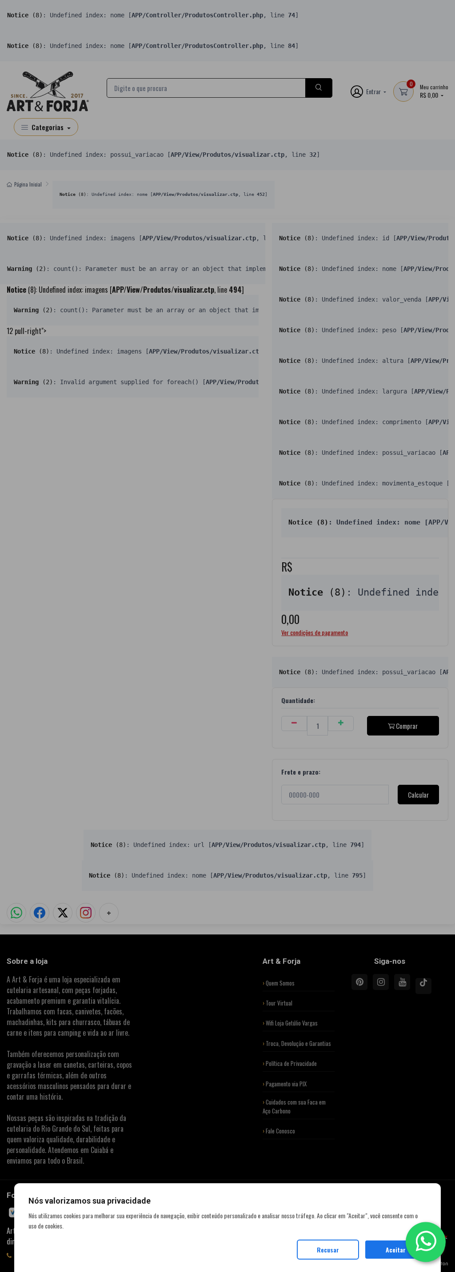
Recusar (328, 1249)
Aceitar (396, 1249)
